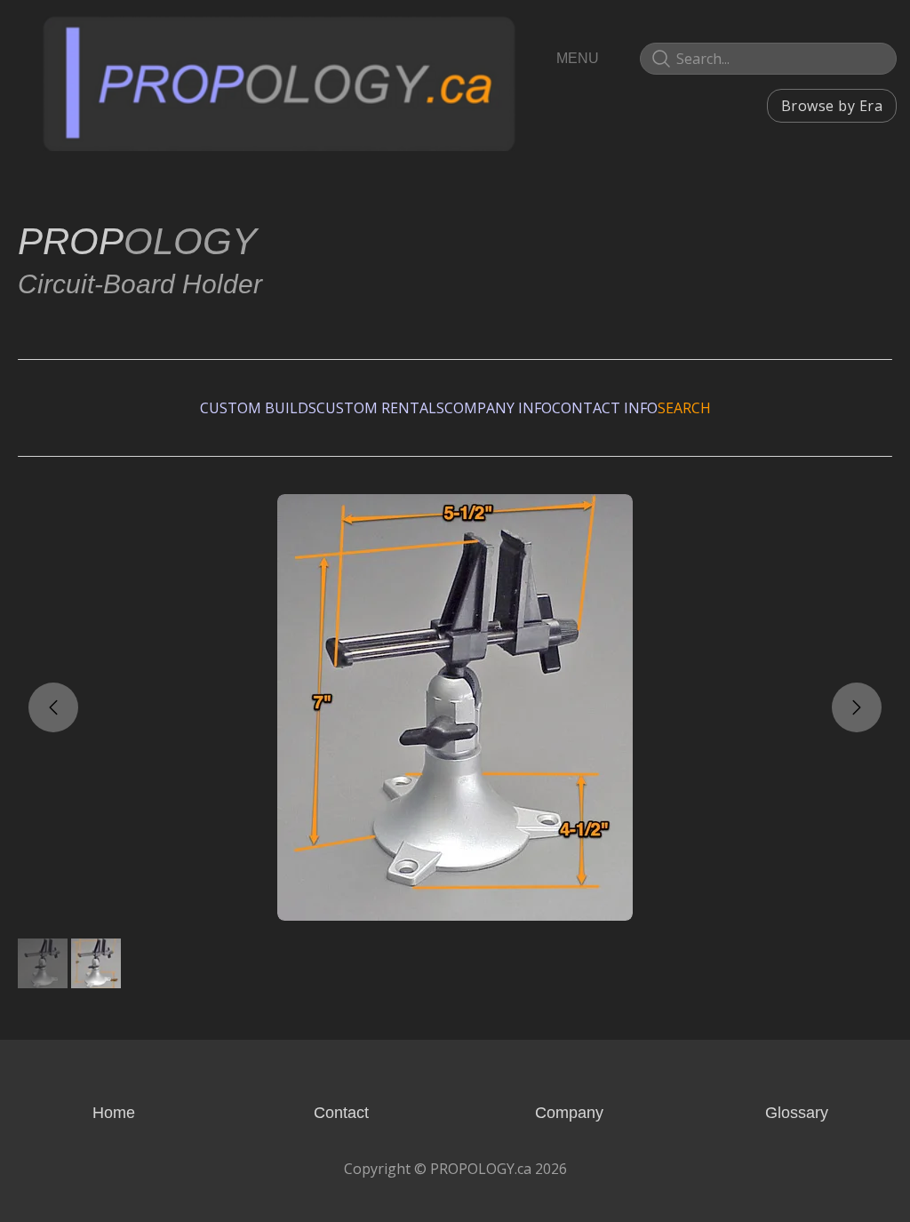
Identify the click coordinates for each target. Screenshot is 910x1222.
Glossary (796, 1113)
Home (113, 1113)
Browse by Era (831, 106)
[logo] (279, 82)
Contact (341, 1113)
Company (569, 1113)
